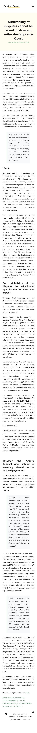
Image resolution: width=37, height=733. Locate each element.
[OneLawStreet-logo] (11, 5)
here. (27, 693)
